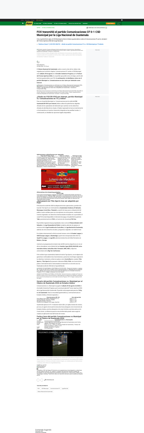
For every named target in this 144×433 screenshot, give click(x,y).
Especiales (27, 20)
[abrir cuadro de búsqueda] (122, 20)
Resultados (110, 23)
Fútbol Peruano (47, 23)
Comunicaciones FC (55, 369)
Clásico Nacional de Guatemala (45, 372)
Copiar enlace (50, 360)
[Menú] (23, 23)
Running (85, 23)
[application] (60, 324)
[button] (119, 24)
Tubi (78, 176)
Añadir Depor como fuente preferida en (96, 27)
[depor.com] (29, 23)
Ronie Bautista (40, 64)
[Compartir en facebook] (38, 360)
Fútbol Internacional (60, 23)
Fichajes (32, 20)
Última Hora (37, 23)
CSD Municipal (45, 369)
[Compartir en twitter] (41, 360)
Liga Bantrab (65, 369)
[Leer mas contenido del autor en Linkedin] (37, 349)
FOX (39, 369)
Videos (22, 20)
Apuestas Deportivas (75, 23)
